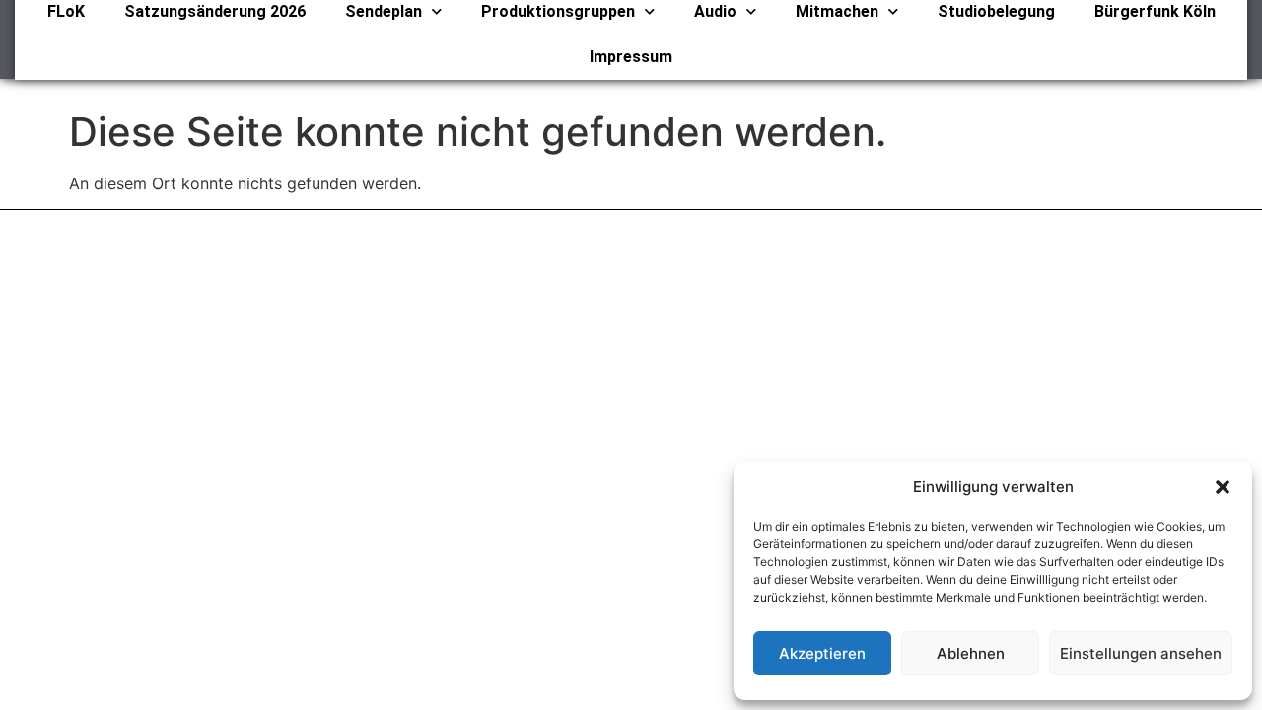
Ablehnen (971, 653)
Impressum (631, 56)
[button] (1222, 487)
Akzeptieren (822, 653)
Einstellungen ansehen (1141, 653)
